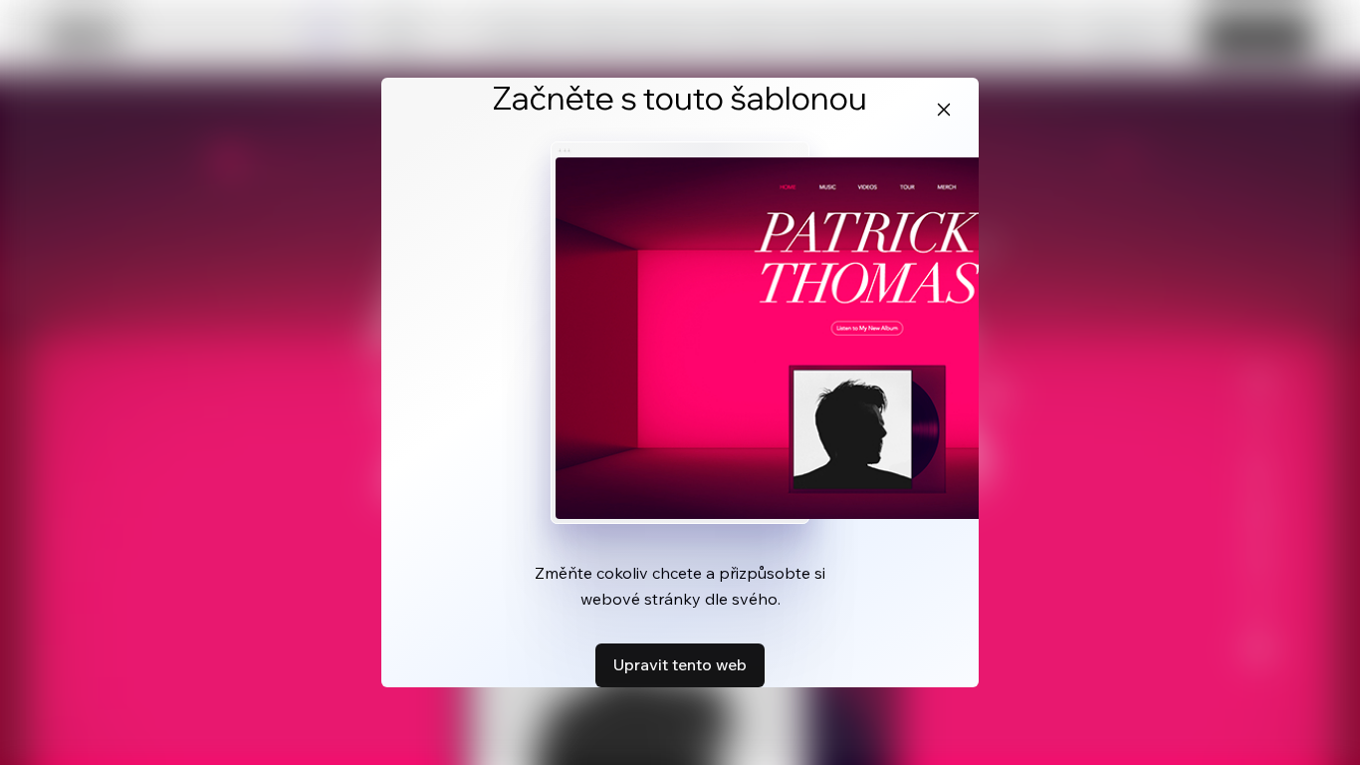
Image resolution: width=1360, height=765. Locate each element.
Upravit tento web (680, 664)
